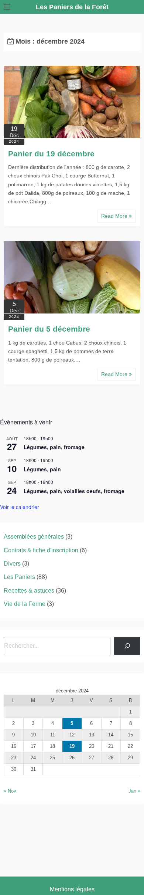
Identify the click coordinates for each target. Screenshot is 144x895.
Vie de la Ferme (24, 604)
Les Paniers (19, 577)
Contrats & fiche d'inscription (41, 550)
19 (72, 746)
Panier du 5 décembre (49, 329)
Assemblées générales (34, 536)
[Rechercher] (127, 646)
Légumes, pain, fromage (54, 447)
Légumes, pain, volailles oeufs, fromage (74, 491)
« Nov (10, 791)
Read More (115, 216)
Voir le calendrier (19, 507)
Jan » (134, 791)
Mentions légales (72, 889)
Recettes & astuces (29, 590)
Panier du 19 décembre (51, 153)
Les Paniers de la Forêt (72, 7)
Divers (12, 563)
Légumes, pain (42, 469)
